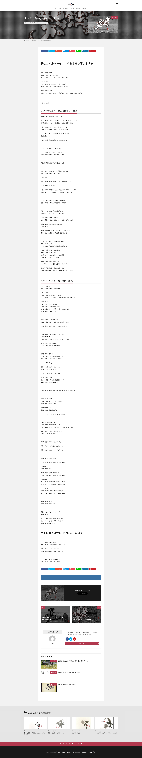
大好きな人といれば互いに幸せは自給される (73, 661)
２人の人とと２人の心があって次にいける (106, 734)
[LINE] (78, 51)
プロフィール (57, 8)
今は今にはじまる (77, 733)
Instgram (65, 8)
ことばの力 (37, 22)
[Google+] (58, 51)
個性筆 (78, 8)
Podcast (72, 8)
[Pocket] (72, 51)
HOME (27, 40)
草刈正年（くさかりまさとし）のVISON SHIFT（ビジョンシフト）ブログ (76, 752)
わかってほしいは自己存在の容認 (69, 672)
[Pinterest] (92, 51)
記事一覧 (84, 8)
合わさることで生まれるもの (56, 733)
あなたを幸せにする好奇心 (67, 684)
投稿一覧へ (81, 643)
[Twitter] (51, 51)
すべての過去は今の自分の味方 (45, 40)
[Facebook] (44, 51)
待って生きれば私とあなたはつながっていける (35, 734)
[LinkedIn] (85, 51)
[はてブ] (66, 51)
